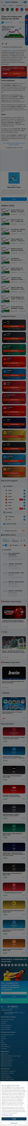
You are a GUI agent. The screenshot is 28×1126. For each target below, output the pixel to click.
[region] (14, 1103)
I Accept (14, 1118)
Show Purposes (14, 1123)
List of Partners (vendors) (7, 1115)
